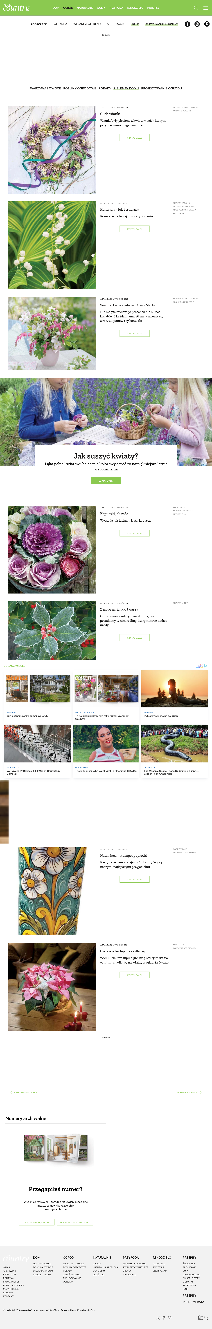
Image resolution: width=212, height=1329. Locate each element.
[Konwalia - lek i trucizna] (52, 245)
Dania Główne (191, 1274)
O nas (6, 1267)
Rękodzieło (135, 7)
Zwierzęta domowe (134, 1263)
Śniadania (189, 1263)
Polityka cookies (13, 1285)
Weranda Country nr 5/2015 (114, 203)
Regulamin (9, 1274)
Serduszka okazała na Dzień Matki (127, 305)
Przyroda (116, 7)
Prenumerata (193, 1302)
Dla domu (99, 1270)
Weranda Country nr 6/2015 (114, 107)
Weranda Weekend (87, 24)
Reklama (8, 1292)
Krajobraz (129, 1274)
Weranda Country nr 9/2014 (114, 603)
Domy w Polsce (42, 1263)
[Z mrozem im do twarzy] (52, 630)
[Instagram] (197, 24)
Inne (185, 1289)
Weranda (60, 24)
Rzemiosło (159, 1263)
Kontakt (8, 1296)
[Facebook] (187, 24)
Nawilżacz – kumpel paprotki (123, 855)
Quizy (101, 7)
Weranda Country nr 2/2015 (114, 507)
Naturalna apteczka (105, 1267)
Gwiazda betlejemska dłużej (122, 951)
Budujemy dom (42, 1274)
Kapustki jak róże (114, 513)
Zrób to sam (160, 1270)
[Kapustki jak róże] (52, 550)
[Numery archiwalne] (55, 1154)
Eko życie (98, 1274)
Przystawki (189, 1267)
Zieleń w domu (71, 1274)
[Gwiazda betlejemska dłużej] (52, 987)
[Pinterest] (207, 24)
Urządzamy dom (43, 1270)
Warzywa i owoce (73, 1263)
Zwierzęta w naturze (135, 1267)
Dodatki (188, 1281)
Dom (56, 7)
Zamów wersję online (37, 1222)
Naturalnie (85, 7)
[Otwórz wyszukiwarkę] (196, 8)
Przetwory (189, 1285)
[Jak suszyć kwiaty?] (106, 422)
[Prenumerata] (200, 1317)
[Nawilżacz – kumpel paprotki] (52, 891)
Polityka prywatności (11, 1280)
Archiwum (9, 1270)
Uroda (97, 1263)
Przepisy (153, 7)
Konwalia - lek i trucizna (119, 209)
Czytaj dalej (134, 137)
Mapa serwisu (11, 1289)
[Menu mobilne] (206, 7)
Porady (67, 1270)
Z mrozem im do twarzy (119, 609)
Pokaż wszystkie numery (75, 1222)
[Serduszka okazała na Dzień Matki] (52, 333)
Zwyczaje (158, 1267)
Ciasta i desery (191, 1278)
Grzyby (127, 1270)
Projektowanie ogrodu (72, 1280)
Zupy (186, 1270)
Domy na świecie (43, 1267)
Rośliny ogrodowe (74, 1267)
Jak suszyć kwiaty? (106, 456)
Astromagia (115, 24)
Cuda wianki (110, 113)
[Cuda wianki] (52, 150)
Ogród (68, 7)
